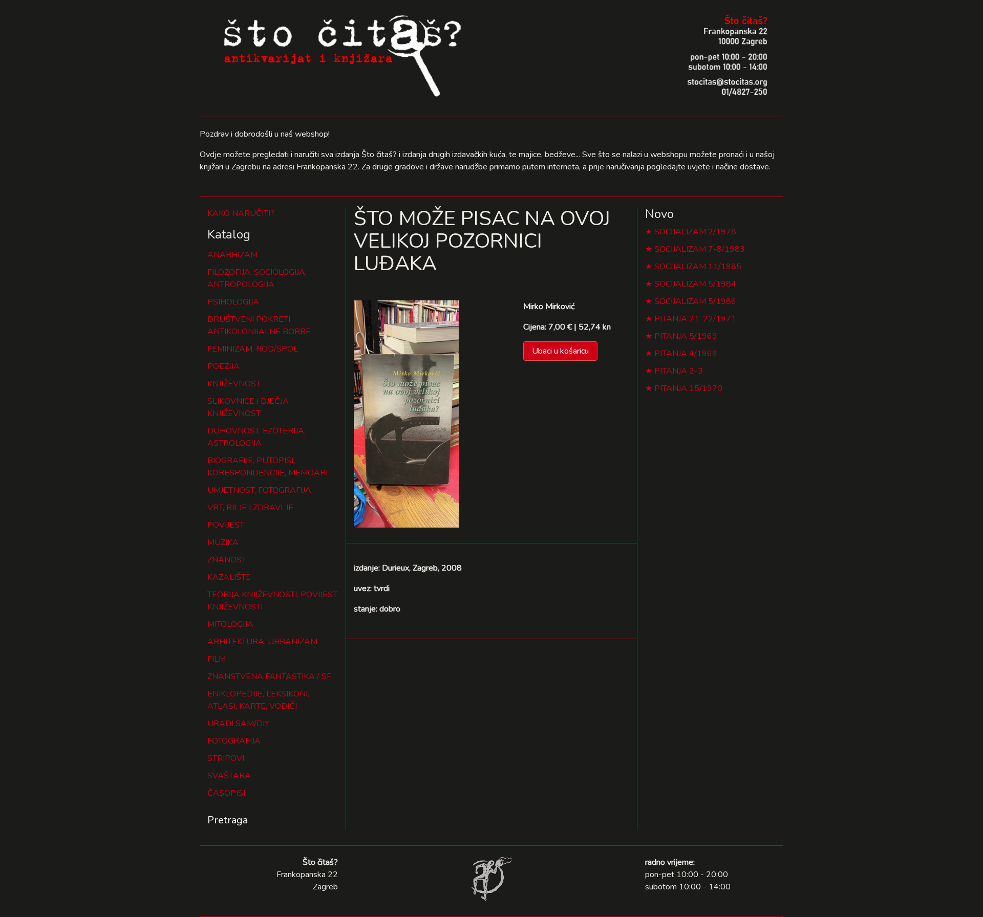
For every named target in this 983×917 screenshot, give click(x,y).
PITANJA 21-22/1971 (695, 318)
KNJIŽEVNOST (234, 383)
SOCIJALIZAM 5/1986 (695, 301)
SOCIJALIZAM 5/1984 (695, 284)
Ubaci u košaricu (560, 351)
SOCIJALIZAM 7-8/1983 (699, 249)
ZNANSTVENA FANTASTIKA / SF (269, 676)
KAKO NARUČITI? (240, 213)
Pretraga (227, 820)
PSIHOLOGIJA (233, 302)
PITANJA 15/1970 (688, 388)
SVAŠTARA (229, 775)
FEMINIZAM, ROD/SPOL (252, 349)
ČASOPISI (226, 793)
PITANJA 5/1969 (685, 336)
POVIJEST (225, 525)
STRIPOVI (225, 758)
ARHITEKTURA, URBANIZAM (262, 641)
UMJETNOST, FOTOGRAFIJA (259, 490)
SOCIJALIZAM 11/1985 (697, 266)
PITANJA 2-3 (678, 371)
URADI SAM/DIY (238, 723)
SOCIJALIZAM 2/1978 (695, 231)
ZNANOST (226, 559)
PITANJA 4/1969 (685, 353)
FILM (216, 659)
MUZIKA (223, 542)
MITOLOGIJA (230, 624)
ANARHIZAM (232, 254)
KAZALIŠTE (229, 577)
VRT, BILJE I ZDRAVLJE (250, 507)
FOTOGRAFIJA (234, 741)
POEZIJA (223, 366)
